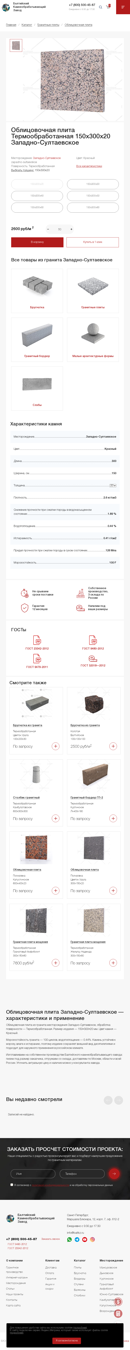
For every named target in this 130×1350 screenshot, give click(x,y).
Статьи (10, 1288)
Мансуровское (108, 1267)
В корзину (37, 242)
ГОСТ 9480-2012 (17, 1244)
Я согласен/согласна (67, 1341)
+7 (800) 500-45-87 (82, 5)
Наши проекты (14, 1294)
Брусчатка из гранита (27, 725)
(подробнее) (80, 1328)
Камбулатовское (109, 1299)
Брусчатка (37, 307)
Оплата (49, 1273)
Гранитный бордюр (37, 356)
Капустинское (108, 1305)
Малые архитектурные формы (93, 356)
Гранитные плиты (93, 307)
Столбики (79, 1295)
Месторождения (16, 1282)
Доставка (51, 1267)
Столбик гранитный (26, 798)
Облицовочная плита (27, 870)
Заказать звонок (50, 1239)
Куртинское (106, 1278)
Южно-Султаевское (111, 1294)
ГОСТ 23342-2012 (18, 1248)
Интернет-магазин (17, 1277)
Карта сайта (13, 1305)
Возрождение (108, 1310)
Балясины (79, 1289)
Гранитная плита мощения (30, 942)
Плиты (77, 1267)
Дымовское (106, 1273)
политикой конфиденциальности (50, 1185)
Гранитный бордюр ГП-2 (87, 798)
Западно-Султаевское (47, 158)
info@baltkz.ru (75, 1233)
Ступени (79, 1284)
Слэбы (37, 405)
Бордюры (79, 1278)
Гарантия (50, 1278)
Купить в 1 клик (92, 242)
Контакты (11, 1299)
